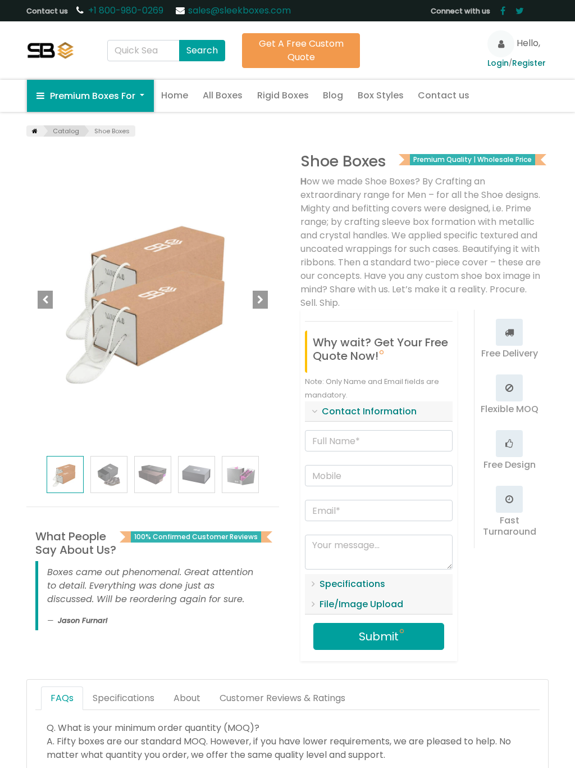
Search (202, 50)
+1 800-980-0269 (127, 10)
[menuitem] (175, 95)
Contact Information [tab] (369, 411)
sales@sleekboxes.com (239, 10)
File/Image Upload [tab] (361, 604)
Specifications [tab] (352, 583)
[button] (45, 299)
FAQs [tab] (62, 698)
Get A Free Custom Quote (301, 50)
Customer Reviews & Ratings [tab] (282, 698)
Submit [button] (379, 636)
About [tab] (187, 698)
